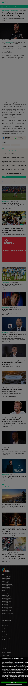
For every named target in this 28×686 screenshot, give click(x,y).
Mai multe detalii (17, 663)
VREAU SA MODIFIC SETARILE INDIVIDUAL (14, 684)
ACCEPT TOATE (14, 682)
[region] (14, 671)
